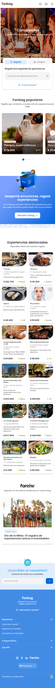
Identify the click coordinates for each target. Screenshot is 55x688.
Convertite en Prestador (12, 633)
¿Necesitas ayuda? (29, 610)
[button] (23, 160)
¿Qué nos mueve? (10, 624)
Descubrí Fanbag (26, 215)
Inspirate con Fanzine (11, 628)
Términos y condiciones (12, 676)
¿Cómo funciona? (29, 85)
